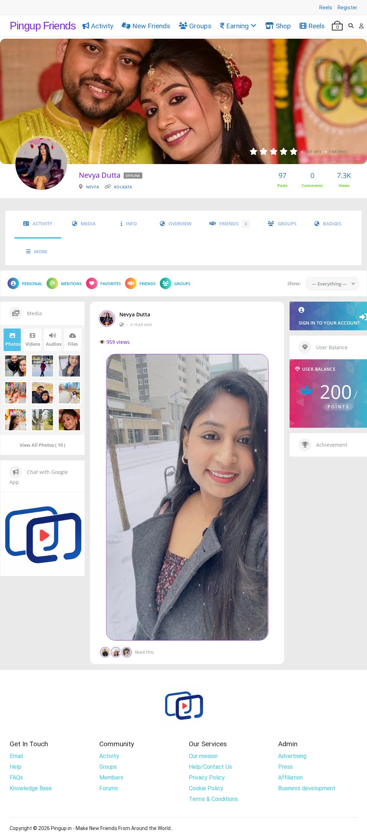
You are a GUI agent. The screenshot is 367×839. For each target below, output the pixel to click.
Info (131, 224)
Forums (108, 788)
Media (88, 224)
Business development (306, 788)
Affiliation (290, 777)
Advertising (292, 756)
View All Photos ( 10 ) (42, 445)
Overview (179, 224)
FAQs (16, 777)
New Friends (151, 26)
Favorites (110, 283)
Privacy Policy (207, 777)
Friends (233, 224)
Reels (325, 7)
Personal (32, 283)
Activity (102, 26)
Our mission (203, 756)
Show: (294, 283)
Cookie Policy (206, 788)
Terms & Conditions (213, 799)
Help (16, 766)
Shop (283, 26)
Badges (332, 224)
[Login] (361, 26)
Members (111, 777)
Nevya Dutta (134, 314)
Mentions (71, 283)
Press (285, 766)
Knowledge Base (31, 788)
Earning (237, 26)
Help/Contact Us (210, 766)
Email (16, 756)
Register (347, 7)
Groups (200, 26)
